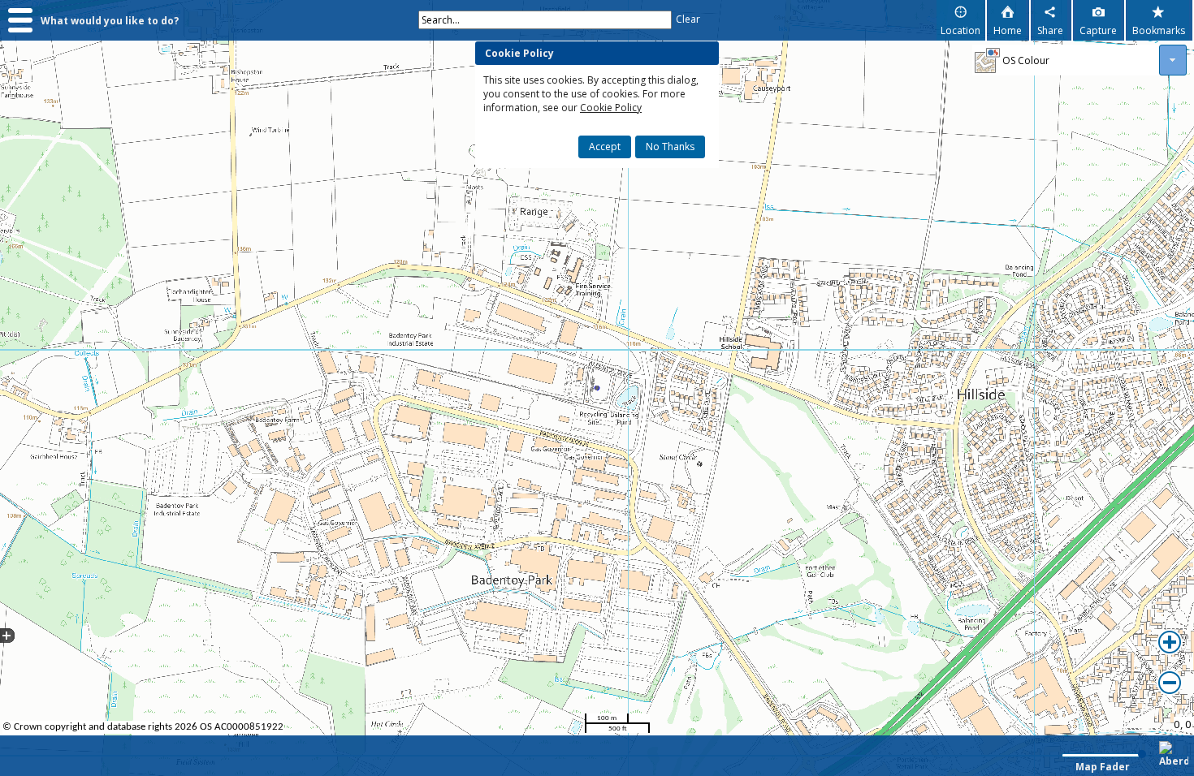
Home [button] (1007, 30)
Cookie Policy (611, 107)
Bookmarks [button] (1158, 30)
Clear (688, 19)
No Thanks (670, 146)
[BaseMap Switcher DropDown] (1173, 60)
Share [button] (1050, 30)
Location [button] (960, 30)
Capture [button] (1098, 30)
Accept (605, 146)
